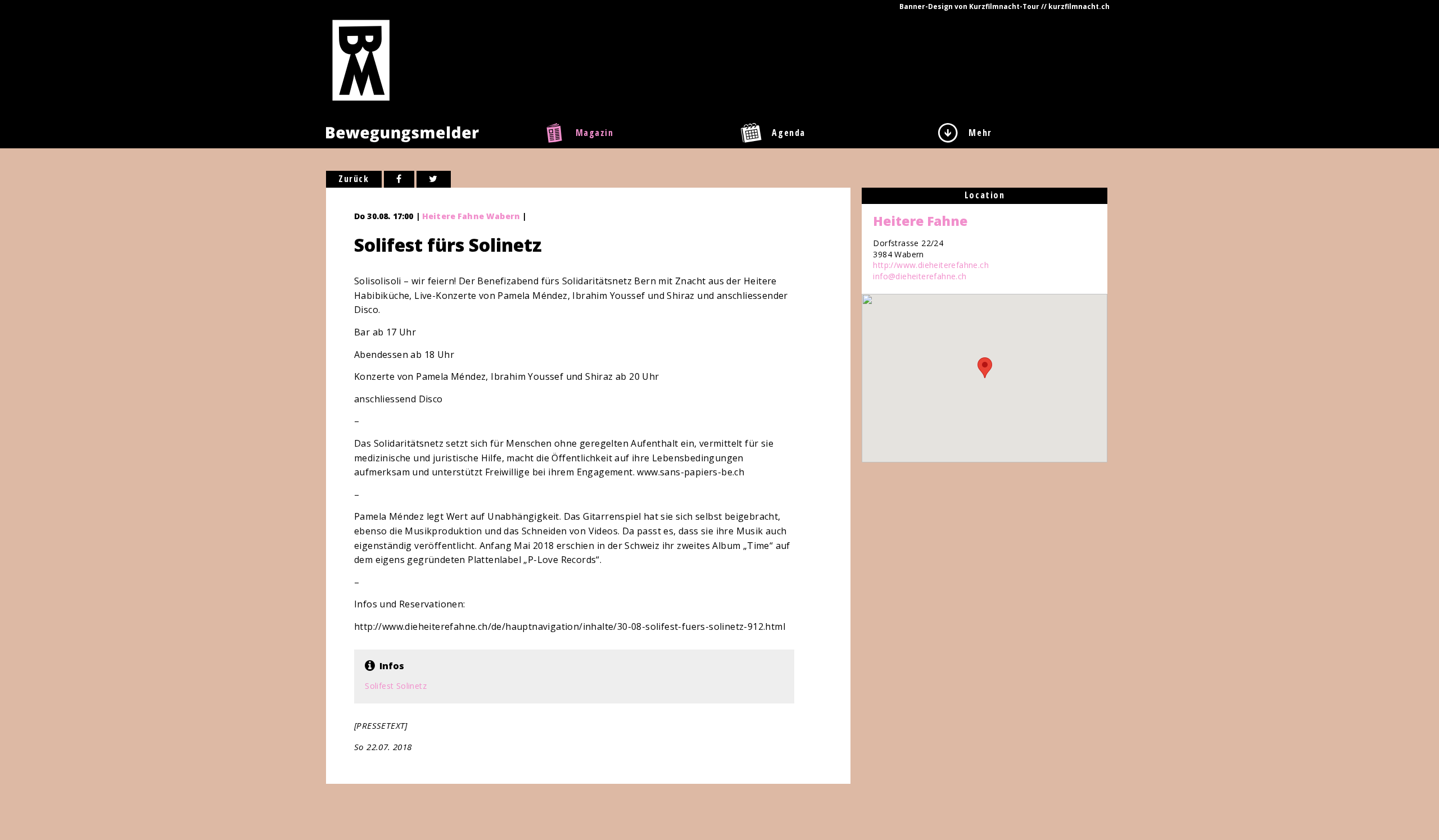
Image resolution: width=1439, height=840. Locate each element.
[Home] (361, 59)
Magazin (595, 132)
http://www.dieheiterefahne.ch (931, 265)
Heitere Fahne (920, 221)
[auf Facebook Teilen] (399, 179)
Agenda (789, 132)
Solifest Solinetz (396, 685)
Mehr (980, 132)
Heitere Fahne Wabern (471, 216)
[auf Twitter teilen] (434, 179)
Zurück (353, 178)
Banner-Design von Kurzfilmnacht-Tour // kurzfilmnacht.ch (1004, 6)
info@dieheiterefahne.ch (919, 276)
